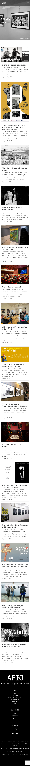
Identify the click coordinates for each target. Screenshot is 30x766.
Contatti (15, 701)
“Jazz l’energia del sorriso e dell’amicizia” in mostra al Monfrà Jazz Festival (13, 127)
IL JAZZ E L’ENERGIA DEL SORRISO (14, 65)
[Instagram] (17, 733)
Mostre (15, 717)
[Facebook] (13, 733)
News (15, 703)
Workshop (15, 715)
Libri (15, 719)
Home (15, 693)
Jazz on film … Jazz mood (11, 287)
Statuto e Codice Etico (15, 697)
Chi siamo (15, 695)
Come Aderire (15, 699)
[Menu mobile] (28, 3)
